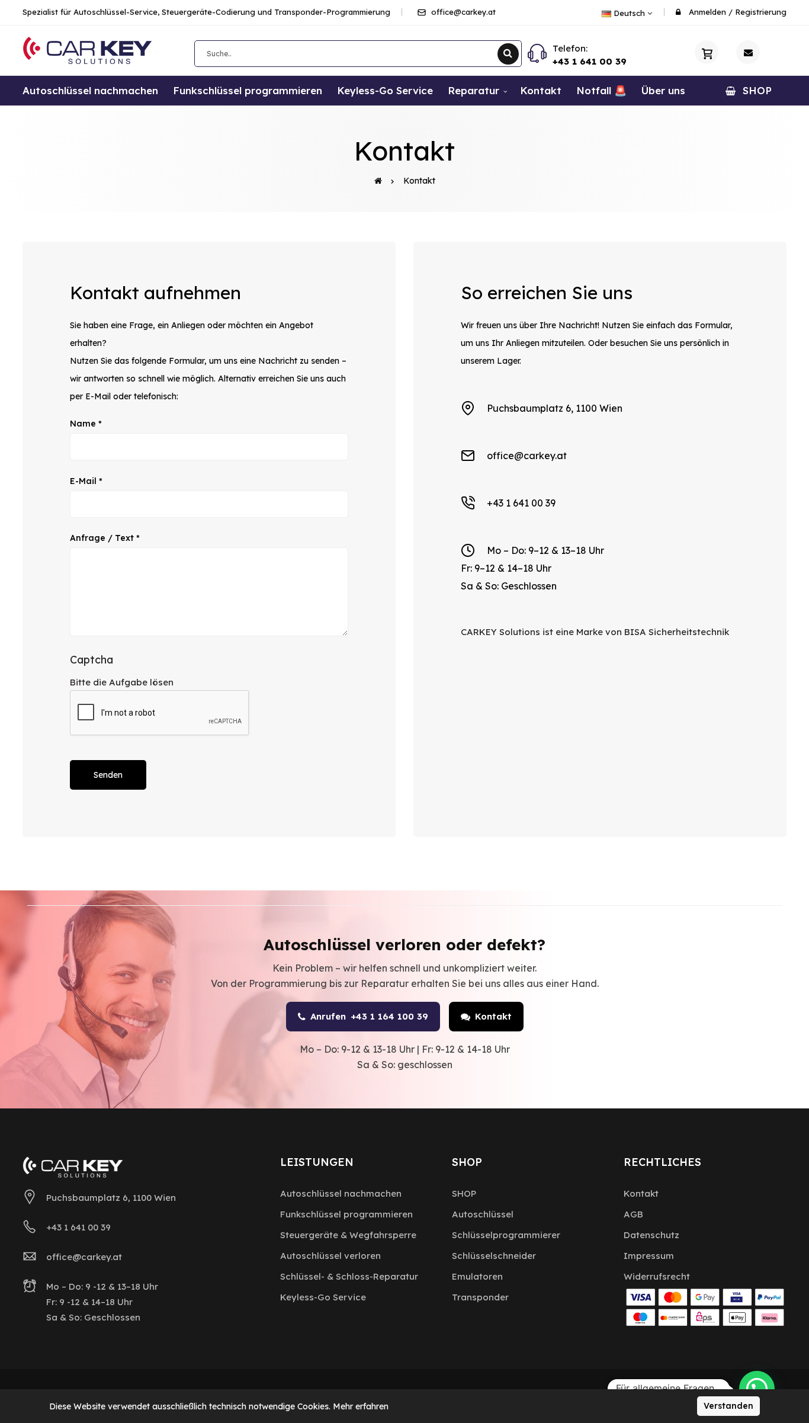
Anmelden (707, 12)
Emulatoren (477, 1276)
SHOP (464, 1193)
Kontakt (419, 180)
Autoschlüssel (482, 1214)
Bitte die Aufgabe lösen (122, 682)
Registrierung (760, 12)
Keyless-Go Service (323, 1297)
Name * (86, 423)
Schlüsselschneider (494, 1255)
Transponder (480, 1297)
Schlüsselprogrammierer (506, 1235)
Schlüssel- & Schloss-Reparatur (349, 1276)
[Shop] (706, 52)
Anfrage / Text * (105, 538)
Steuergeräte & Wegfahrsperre (348, 1235)
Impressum (649, 1255)
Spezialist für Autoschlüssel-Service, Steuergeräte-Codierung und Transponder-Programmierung (206, 12)
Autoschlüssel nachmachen (341, 1193)
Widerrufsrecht (657, 1276)
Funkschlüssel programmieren (346, 1214)
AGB (633, 1214)
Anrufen (369, 1016)
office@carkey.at (462, 12)
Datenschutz (651, 1235)
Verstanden (728, 1405)
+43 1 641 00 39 (590, 61)
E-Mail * (86, 481)
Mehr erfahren (361, 1406)
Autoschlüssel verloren (330, 1255)
